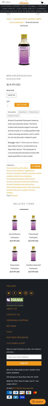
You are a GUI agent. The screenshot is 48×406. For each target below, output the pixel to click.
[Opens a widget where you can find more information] (38, 402)
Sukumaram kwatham (21, 190)
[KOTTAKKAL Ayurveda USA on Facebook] (15, 293)
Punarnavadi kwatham (14, 187)
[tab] (12, 112)
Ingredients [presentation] (23, 112)
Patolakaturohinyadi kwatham (24, 184)
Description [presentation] (12, 112)
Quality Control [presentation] (13, 116)
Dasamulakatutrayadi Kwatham (17, 168)
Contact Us (13, 314)
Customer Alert (16, 343)
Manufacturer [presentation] (34, 112)
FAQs (9, 332)
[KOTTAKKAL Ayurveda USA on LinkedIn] (31, 293)
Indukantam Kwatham (21, 173)
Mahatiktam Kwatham (21, 182)
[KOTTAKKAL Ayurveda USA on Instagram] (26, 293)
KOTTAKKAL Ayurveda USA (22, 388)
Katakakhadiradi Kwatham (15, 179)
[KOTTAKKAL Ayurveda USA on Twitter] (9, 293)
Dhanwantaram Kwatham (15, 171)
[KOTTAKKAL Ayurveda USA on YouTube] (20, 293)
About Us (12, 309)
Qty (8, 101)
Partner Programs (17, 337)
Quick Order (26, 187)
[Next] (38, 13)
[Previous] (9, 13)
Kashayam (14, 195)
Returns (11, 326)
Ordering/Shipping (17, 320)
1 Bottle (11, 95)
